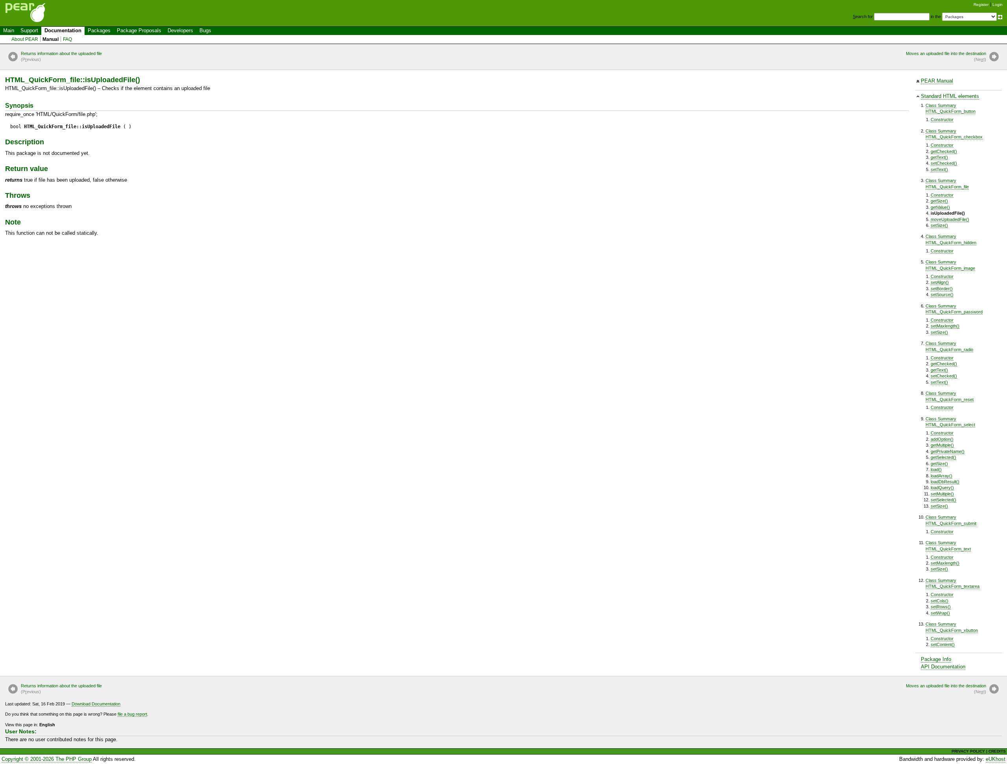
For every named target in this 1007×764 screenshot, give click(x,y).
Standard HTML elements (950, 96)
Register (981, 4)
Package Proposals (139, 30)
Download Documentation (96, 703)
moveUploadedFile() (950, 219)
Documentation (62, 30)
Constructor (942, 119)
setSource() (942, 294)
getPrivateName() (948, 451)
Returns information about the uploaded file (61, 56)
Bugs (205, 30)
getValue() (940, 207)
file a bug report (132, 714)
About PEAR (24, 39)
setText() (939, 169)
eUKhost (995, 759)
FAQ (67, 39)
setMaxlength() (945, 326)
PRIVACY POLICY (968, 751)
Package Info (936, 659)
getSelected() (943, 457)
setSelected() (943, 499)
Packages (99, 30)
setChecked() (944, 163)
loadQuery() (942, 487)
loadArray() (941, 475)
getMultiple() (942, 445)
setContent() (943, 644)
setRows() (941, 606)
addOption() (942, 439)
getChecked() (944, 151)
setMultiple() (942, 494)
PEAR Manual (937, 81)
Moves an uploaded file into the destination (946, 56)
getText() (939, 157)
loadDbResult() (945, 481)
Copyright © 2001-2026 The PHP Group (47, 759)
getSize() (939, 201)
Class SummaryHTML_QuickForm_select (950, 421)
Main (8, 30)
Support (29, 30)
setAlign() (940, 282)
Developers (180, 30)
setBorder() (942, 288)
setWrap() (940, 613)
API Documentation (943, 667)
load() (936, 469)
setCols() (939, 600)
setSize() (939, 225)
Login (997, 4)
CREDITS (997, 751)
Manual (50, 39)
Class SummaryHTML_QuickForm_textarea (952, 583)
